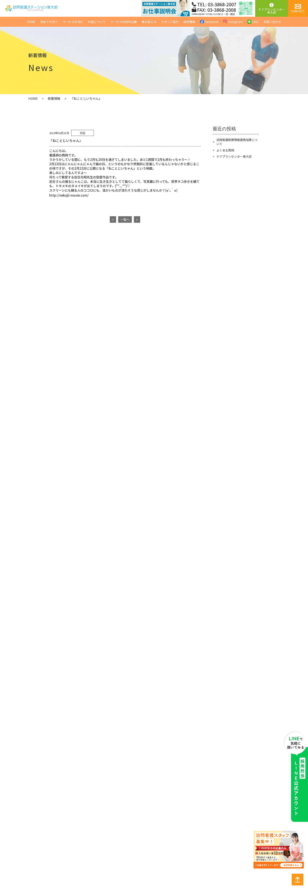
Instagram (235, 22)
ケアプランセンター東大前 (271, 10)
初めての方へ (49, 22)
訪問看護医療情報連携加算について (237, 142)
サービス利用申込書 (123, 22)
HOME (31, 22)
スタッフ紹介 (170, 22)
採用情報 (189, 22)
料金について (97, 22)
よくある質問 (225, 150)
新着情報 (54, 98)
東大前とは (149, 22)
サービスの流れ (73, 22)
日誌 (82, 133)
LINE (255, 22)
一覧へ (125, 219)
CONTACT (298, 11)
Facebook (211, 22)
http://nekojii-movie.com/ (69, 195)
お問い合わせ (272, 22)
